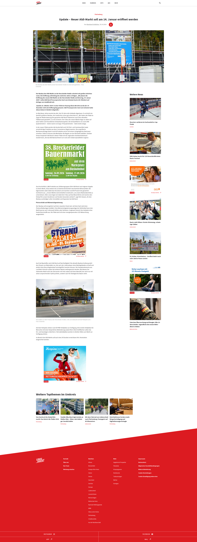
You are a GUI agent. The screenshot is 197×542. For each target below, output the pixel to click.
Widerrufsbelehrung (144, 469)
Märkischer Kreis (93, 501)
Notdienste (116, 473)
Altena (90, 462)
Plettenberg (98, 14)
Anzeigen (116, 484)
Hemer (90, 476)
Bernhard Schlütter (93, 25)
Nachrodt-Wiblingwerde (95, 505)
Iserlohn (90, 484)
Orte (101, 3)
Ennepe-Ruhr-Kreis (93, 469)
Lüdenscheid (92, 491)
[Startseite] (38, 4)
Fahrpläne (116, 466)
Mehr (116, 3)
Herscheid (91, 480)
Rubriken (93, 3)
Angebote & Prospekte (119, 462)
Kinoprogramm (117, 469)
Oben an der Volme (93, 512)
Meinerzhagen (92, 498)
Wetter (115, 480)
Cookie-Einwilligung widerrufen (148, 476)
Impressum (141, 459)
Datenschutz (142, 462)
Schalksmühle (92, 519)
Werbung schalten (68, 469)
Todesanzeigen (117, 476)
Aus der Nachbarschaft (94, 522)
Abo (109, 3)
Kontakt (65, 459)
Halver (90, 473)
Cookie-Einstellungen (144, 473)
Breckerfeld (91, 466)
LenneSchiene (92, 494)
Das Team (66, 466)
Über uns (66, 462)
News (84, 3)
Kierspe (90, 487)
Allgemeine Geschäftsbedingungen (149, 466)
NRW (89, 508)
